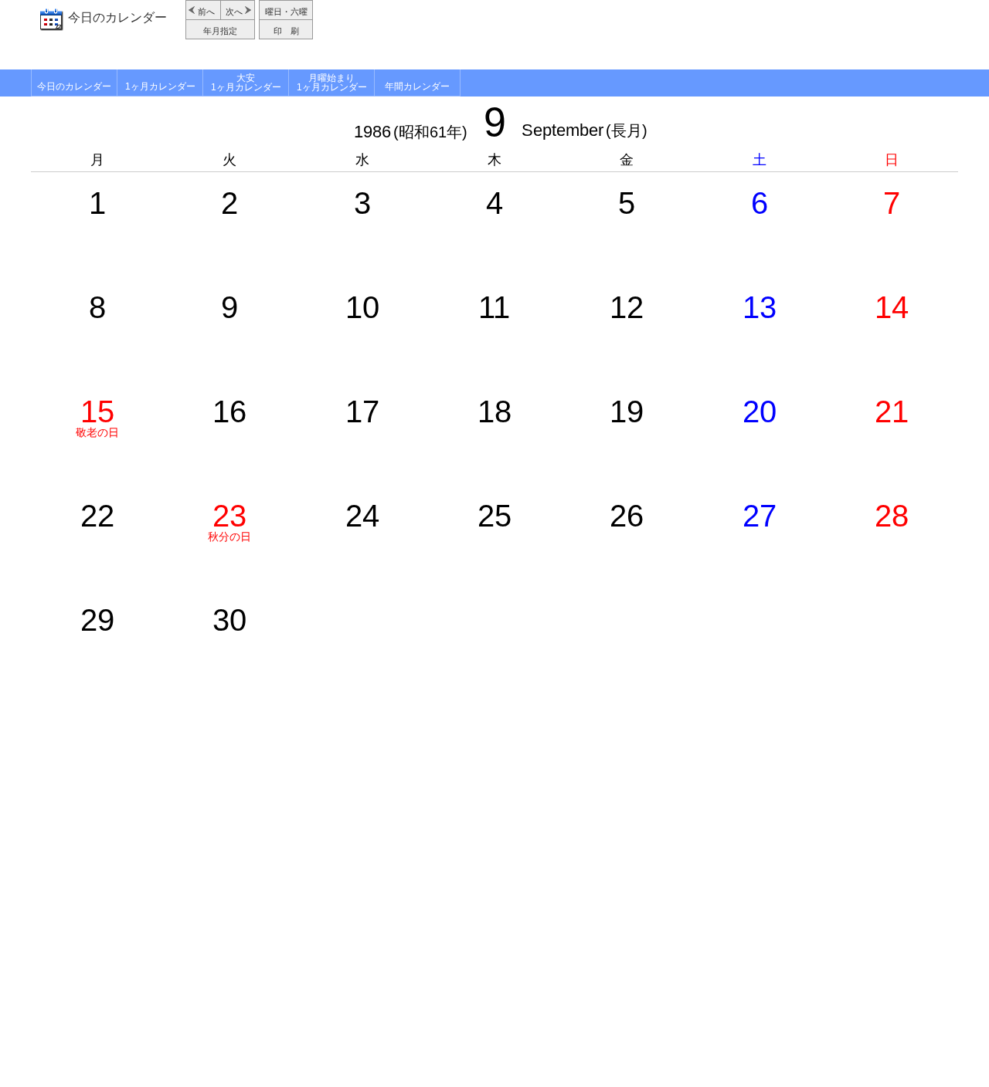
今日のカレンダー (117, 17)
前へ (206, 11)
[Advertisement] (637, 34)
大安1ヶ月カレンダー (246, 83)
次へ (234, 11)
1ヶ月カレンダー (160, 86)
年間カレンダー (417, 86)
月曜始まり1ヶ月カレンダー (332, 83)
